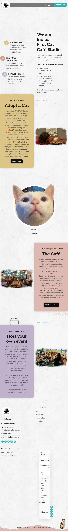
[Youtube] (8, 442)
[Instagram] (11, 442)
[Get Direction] (48, 501)
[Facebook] (2, 442)
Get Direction (41, 501)
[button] (2, 209)
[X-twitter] (5, 442)
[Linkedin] (15, 442)
